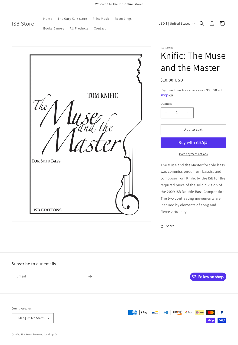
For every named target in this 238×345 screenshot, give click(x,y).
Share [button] (170, 226)
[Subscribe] (90, 276)
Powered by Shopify (45, 334)
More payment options (193, 154)
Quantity (166, 104)
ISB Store (26, 334)
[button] (202, 23)
